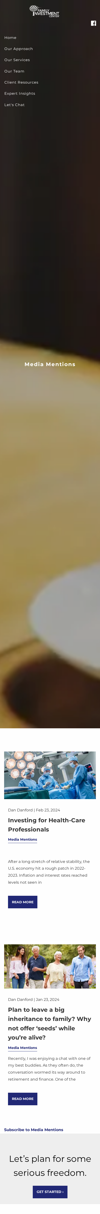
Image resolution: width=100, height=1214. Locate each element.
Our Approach (18, 48)
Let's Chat (14, 104)
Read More (22, 902)
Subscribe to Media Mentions (33, 1129)
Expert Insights (19, 93)
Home (10, 37)
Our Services (17, 60)
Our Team (14, 71)
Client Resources (21, 82)
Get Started (50, 1192)
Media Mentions (22, 839)
